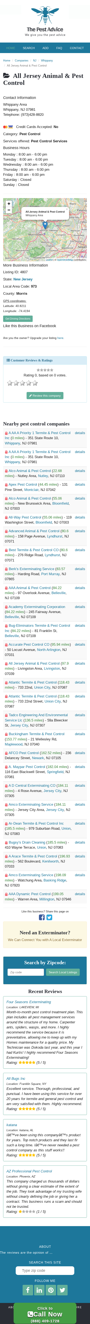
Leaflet (49, 259)
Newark (38, 758)
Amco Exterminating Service (31, 805)
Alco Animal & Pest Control (30, 471)
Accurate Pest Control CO (29, 645)
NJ (34, 60)
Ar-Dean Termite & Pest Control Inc (36, 823)
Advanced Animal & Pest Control (34, 531)
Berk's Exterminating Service (32, 569)
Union (66, 829)
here (60, 338)
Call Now (46, 1314)
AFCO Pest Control (24, 753)
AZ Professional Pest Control (29, 1171)
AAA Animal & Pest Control (30, 588)
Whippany (47, 60)
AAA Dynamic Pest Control (30, 894)
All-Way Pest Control (25, 517)
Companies (21, 60)
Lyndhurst (54, 536)
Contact (77, 48)
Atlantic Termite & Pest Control (33, 682)
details (80, 433)
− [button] (9, 210)
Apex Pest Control (23, 485)
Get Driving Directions (17, 318)
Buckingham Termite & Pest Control (36, 734)
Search (29, 48)
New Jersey (22, 279)
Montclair (31, 490)
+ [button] (9, 203)
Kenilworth (50, 861)
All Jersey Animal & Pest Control (35, 663)
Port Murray (50, 574)
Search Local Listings (63, 972)
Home (10, 48)
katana (11, 1125)
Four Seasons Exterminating (28, 1002)
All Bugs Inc (15, 1079)
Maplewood (13, 744)
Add (45, 48)
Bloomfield (60, 503)
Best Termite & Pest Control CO (34, 550)
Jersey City (19, 725)
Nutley (43, 476)
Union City (42, 687)
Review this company (46, 395)
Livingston (52, 669)
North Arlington (48, 650)
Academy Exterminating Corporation (37, 607)
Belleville (58, 593)
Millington (46, 899)
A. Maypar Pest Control (27, 767)
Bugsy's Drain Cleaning (27, 842)
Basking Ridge (55, 880)
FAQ (59, 48)
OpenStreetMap (65, 259)
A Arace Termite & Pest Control (33, 856)
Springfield (55, 772)
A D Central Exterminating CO (33, 786)
